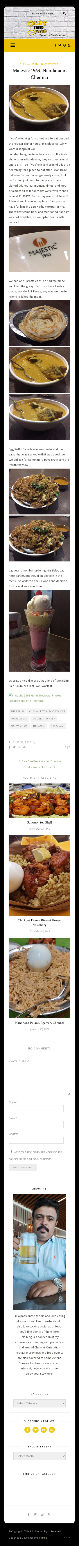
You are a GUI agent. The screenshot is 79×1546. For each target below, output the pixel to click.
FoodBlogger (19, 718)
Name (13, 1102)
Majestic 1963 (19, 726)
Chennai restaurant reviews (47, 711)
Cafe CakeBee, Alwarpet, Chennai (41, 761)
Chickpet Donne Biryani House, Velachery (39, 922)
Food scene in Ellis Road (38, 767)
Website (13, 1134)
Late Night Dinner (44, 718)
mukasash (39, 726)
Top (66, 1537)
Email (13, 1118)
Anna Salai (17, 711)
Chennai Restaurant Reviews (39, 64)
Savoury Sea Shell (39, 822)
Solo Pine (34, 1531)
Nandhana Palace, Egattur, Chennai (39, 1023)
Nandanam (57, 726)
